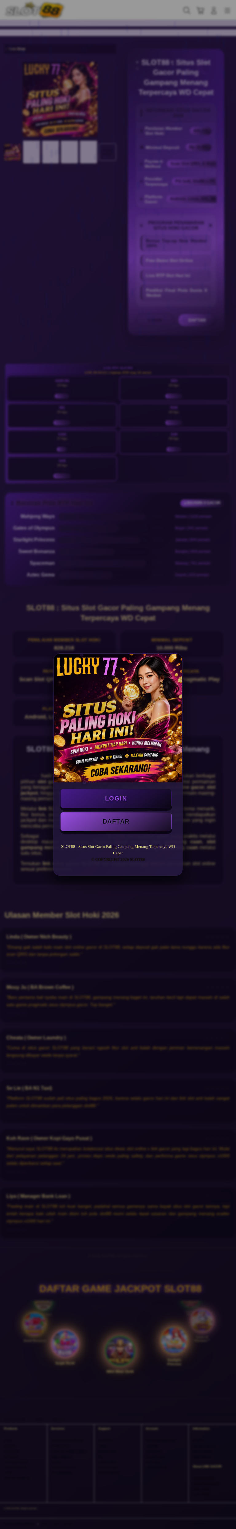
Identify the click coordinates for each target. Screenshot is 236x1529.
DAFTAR (116, 821)
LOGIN (116, 798)
